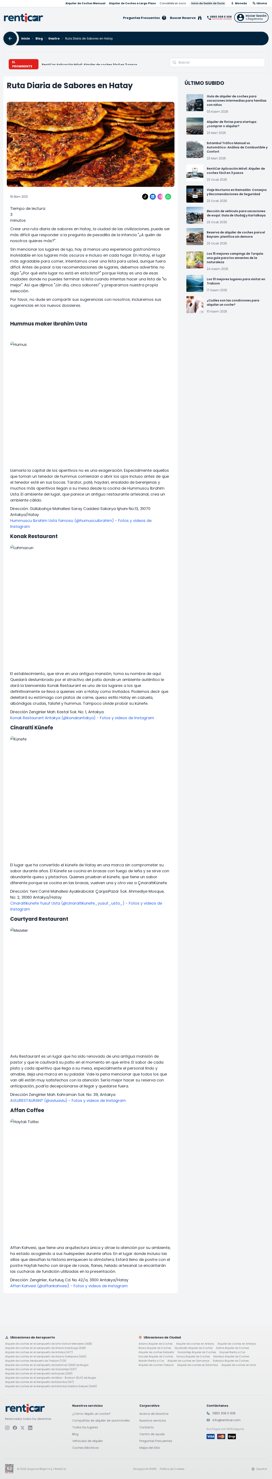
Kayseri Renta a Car (232, 1352)
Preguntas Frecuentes (155, 1441)
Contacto (146, 1427)
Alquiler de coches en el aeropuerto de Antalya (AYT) (39, 1352)
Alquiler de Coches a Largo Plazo (132, 3)
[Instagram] (160, 197)
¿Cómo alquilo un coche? (91, 1414)
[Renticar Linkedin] (30, 1428)
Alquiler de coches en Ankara (195, 1343)
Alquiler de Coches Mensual (85, 3)
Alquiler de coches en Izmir (238, 1365)
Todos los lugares (85, 1427)
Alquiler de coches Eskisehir (156, 1352)
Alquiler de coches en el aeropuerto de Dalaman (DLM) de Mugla (46, 1365)
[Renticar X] (22, 1428)
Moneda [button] (241, 3)
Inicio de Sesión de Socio (208, 3)
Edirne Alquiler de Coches (232, 1348)
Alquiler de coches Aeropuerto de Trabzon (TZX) (35, 1360)
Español (261, 1469)
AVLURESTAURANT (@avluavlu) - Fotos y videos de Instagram (68, 1100)
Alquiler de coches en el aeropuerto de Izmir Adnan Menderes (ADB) (48, 1343)
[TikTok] (145, 197)
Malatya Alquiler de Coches (231, 1356)
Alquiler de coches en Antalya (236, 1343)
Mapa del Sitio (149, 1448)
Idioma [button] (261, 3)
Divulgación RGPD (144, 1469)
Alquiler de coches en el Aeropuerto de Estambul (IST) (39, 1382)
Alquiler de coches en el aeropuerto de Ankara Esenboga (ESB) (45, 1348)
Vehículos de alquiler (87, 1441)
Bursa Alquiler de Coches (155, 1348)
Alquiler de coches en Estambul (197, 1365)
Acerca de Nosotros (154, 1414)
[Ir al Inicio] (23, 18)
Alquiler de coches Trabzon (156, 1365)
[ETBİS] (9, 1469)
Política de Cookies (172, 1469)
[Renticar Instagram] (7, 1428)
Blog (39, 38)
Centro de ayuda (152, 1434)
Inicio (25, 38)
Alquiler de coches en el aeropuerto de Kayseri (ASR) (38, 1373)
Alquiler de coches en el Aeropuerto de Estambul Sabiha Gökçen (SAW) (51, 1386)
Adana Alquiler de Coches (156, 1343)
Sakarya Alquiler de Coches (231, 1360)
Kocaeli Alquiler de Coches (156, 1356)
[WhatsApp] (168, 197)
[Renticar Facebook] (15, 1428)
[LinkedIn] (153, 197)
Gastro (54, 38)
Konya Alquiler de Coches (193, 1356)
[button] (251, 17)
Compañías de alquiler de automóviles (101, 1420)
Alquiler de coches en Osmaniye (188, 1360)
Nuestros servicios (152, 1420)
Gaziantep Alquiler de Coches (196, 1352)
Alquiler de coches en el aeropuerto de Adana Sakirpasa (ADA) (45, 1356)
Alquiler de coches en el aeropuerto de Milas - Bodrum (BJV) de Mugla (50, 1378)
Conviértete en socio (173, 3)
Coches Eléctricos (85, 1448)
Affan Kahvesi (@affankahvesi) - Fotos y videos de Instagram (69, 1286)
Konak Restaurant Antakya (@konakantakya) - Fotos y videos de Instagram (82, 717)
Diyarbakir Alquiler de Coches (194, 1348)
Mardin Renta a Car (151, 1360)
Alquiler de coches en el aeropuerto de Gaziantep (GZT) (41, 1369)
